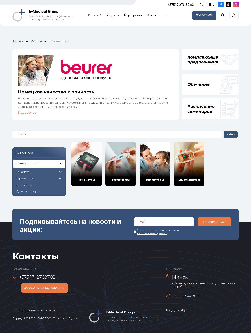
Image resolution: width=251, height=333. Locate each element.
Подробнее (27, 112)
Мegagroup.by (175, 310)
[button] (204, 15)
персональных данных (152, 233)
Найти (230, 134)
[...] (165, 15)
